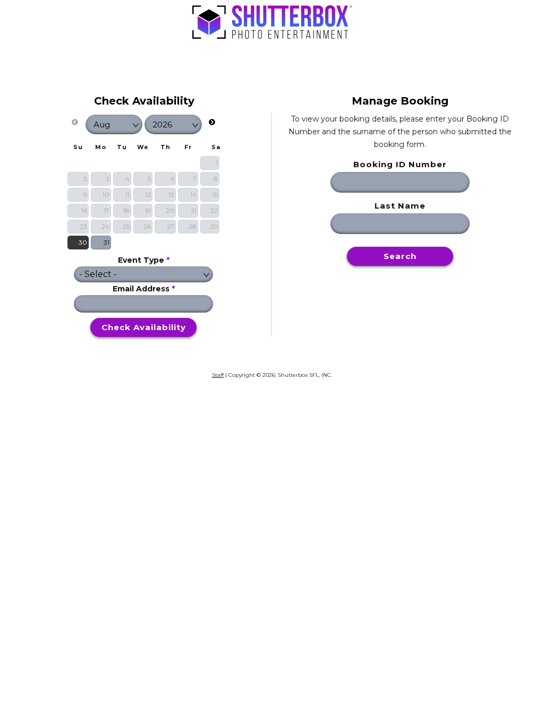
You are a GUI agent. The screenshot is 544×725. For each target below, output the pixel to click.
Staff (218, 375)
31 (106, 242)
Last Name (400, 206)
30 (83, 242)
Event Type (143, 260)
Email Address (144, 289)
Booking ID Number (400, 164)
